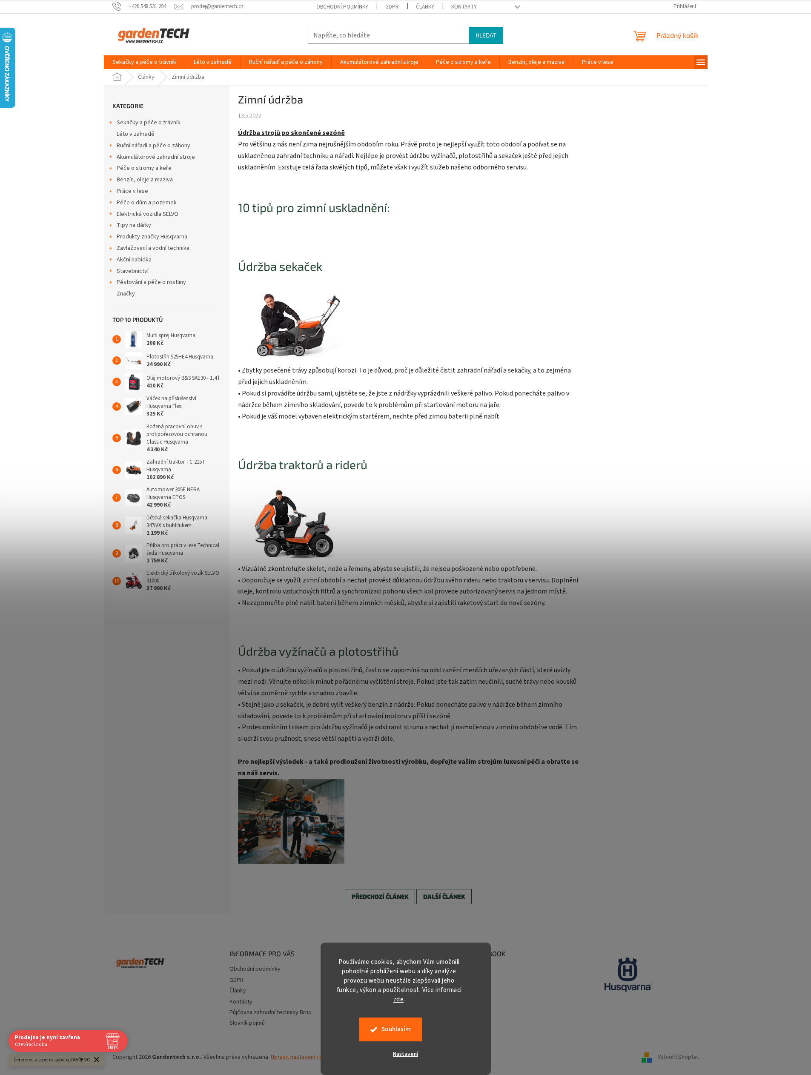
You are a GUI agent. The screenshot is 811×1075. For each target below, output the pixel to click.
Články (425, 7)
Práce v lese (132, 191)
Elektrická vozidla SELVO (147, 214)
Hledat (486, 35)
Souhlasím (396, 1029)
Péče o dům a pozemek (147, 202)
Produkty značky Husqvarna (152, 236)
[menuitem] (144, 62)
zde (398, 999)
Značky (126, 294)
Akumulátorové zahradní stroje (156, 157)
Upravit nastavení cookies (304, 1057)
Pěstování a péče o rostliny (151, 282)
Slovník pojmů (247, 1023)
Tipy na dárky (134, 225)
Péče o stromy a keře (144, 168)
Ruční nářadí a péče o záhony (153, 145)
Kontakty (464, 7)
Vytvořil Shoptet (678, 1057)
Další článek (444, 896)
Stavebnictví (133, 271)
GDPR (392, 7)
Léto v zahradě (136, 134)
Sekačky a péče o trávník (149, 122)
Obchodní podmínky (342, 7)
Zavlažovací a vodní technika (153, 248)
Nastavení (405, 1054)
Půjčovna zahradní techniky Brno (270, 1012)
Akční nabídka (134, 259)
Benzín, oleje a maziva (145, 179)
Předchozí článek (380, 896)
